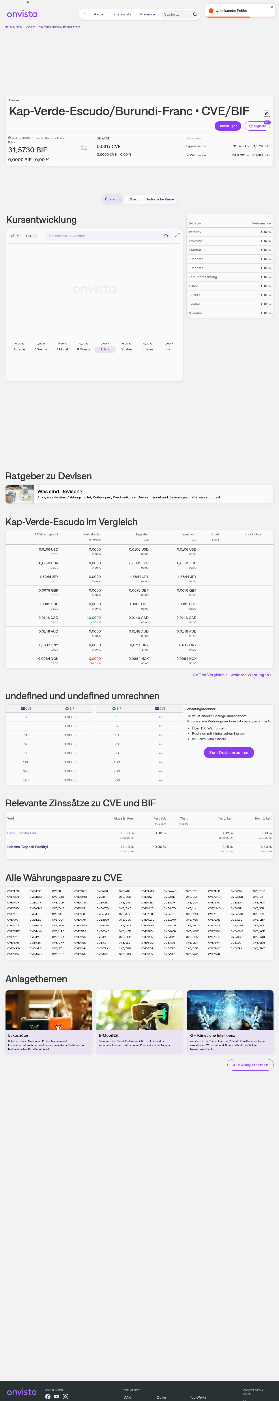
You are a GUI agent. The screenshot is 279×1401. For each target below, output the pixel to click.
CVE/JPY (124, 914)
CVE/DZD (80, 891)
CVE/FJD (13, 908)
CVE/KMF (80, 920)
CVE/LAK (214, 920)
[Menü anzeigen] (84, 14)
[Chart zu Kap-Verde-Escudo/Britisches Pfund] (215, 591)
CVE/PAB (35, 937)
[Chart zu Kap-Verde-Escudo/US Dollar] (215, 550)
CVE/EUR (236, 902)
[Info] (15, 235)
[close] (272, 7)
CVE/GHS (58, 908)
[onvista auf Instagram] (65, 1397)
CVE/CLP (58, 902)
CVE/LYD (13, 925)
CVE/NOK (214, 931)
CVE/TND (214, 948)
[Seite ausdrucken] (267, 114)
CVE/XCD (259, 931)
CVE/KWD (147, 920)
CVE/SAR (13, 942)
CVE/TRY (236, 948)
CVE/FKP (259, 902)
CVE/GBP (192, 897)
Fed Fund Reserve (22, 833)
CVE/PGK (58, 937)
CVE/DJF (169, 902)
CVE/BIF (258, 897)
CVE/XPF (35, 902)
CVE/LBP (259, 920)
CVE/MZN (214, 925)
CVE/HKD (214, 908)
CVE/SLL (124, 942)
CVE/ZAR (236, 942)
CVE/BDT (13, 897)
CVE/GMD (36, 908)
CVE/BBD (36, 897)
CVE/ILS (79, 914)
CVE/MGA (58, 925)
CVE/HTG (170, 908)
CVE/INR (236, 908)
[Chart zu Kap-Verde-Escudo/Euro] (215, 564)
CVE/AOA (103, 891)
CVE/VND (192, 954)
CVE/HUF (58, 954)
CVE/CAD (237, 914)
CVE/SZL (57, 948)
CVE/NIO (147, 931)
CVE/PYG (80, 937)
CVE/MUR (170, 925)
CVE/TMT (259, 948)
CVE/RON (192, 937)
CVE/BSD (237, 891)
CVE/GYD (147, 908)
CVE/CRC (103, 902)
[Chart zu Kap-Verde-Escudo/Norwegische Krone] (215, 660)
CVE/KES (35, 920)
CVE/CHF (58, 942)
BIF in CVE (103, 138)
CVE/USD (125, 954)
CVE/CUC (125, 920)
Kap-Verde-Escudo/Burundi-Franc (59, 26)
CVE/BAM (103, 920)
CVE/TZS (102, 948)
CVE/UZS (102, 954)
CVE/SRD (35, 948)
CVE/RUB (214, 937)
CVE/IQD (13, 914)
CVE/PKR (13, 937)
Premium (147, 14)
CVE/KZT (258, 914)
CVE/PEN (103, 937)
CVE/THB (125, 948)
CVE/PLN (147, 937)
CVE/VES (169, 954)
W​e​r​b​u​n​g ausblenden (178, 60)
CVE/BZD (58, 897)
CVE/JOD (170, 914)
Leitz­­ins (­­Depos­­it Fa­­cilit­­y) (27, 846)
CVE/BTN (103, 897)
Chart (133, 199)
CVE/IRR (35, 914)
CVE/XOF (13, 902)
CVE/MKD (192, 925)
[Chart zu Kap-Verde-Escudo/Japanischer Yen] (215, 578)
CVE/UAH (36, 954)
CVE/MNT (13, 931)
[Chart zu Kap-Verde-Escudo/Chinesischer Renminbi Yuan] (215, 646)
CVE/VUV (147, 954)
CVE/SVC (214, 902)
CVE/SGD (147, 942)
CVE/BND (214, 897)
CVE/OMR (237, 931)
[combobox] (108, 236)
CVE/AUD (214, 891)
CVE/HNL (192, 908)
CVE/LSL (236, 920)
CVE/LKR (192, 942)
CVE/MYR (103, 925)
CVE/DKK (125, 902)
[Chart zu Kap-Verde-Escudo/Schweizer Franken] (215, 605)
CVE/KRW (13, 948)
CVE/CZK (192, 948)
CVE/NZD (125, 931)
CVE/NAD (58, 931)
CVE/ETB (191, 891)
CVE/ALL (57, 891)
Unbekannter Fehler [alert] (231, 11)
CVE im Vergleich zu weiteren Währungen (231, 674)
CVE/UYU (80, 954)
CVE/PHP (125, 937)
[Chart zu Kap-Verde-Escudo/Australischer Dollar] (215, 632)
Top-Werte (198, 1397)
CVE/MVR (125, 925)
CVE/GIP (79, 908)
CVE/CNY (80, 902)
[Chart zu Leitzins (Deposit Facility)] (183, 848)
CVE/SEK (35, 942)
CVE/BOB (125, 897)
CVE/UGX (13, 954)
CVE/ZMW (170, 920)
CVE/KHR (214, 914)
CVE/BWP (147, 897)
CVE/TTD (169, 948)
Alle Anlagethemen (250, 1064)
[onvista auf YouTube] (56, 1397)
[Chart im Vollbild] (177, 235)
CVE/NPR (80, 931)
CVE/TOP (147, 948)
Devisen (31, 26)
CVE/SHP (214, 942)
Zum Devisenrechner (229, 752)
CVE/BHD (259, 891)
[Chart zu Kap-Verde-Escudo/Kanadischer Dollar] (215, 619)
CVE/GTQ (103, 908)
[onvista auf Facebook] (48, 1397)
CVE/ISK (57, 914)
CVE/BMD (80, 897)
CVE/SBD (237, 937)
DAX (127, 1397)
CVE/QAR (13, 920)
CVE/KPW (192, 931)
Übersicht (113, 199)
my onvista (123, 14)
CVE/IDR (258, 908)
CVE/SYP (80, 948)
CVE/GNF (125, 908)
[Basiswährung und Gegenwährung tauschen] (84, 149)
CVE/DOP (192, 902)
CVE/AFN (13, 891)
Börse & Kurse (13, 26)
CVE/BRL (169, 897)
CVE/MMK (36, 931)
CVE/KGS (192, 920)
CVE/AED (147, 902)
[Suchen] (195, 14)
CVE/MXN (237, 925)
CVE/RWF (170, 937)
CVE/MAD (147, 925)
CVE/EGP (35, 891)
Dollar (161, 1397)
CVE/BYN (214, 954)
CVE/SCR (103, 942)
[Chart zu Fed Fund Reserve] (183, 835)
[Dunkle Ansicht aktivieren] (28, 2)
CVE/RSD (80, 942)
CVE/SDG (259, 942)
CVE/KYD (192, 914)
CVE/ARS (124, 891)
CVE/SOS (169, 942)
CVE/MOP (36, 925)
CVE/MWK (81, 925)
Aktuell (100, 14)
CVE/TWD (103, 931)
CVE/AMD (147, 891)
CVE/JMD (103, 914)
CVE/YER (147, 914)
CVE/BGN (237, 897)
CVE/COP (58, 920)
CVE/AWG (170, 891)
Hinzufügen (228, 126)
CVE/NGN (170, 931)
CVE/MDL (259, 925)
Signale (260, 126)
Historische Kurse (160, 199)
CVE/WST (259, 937)
